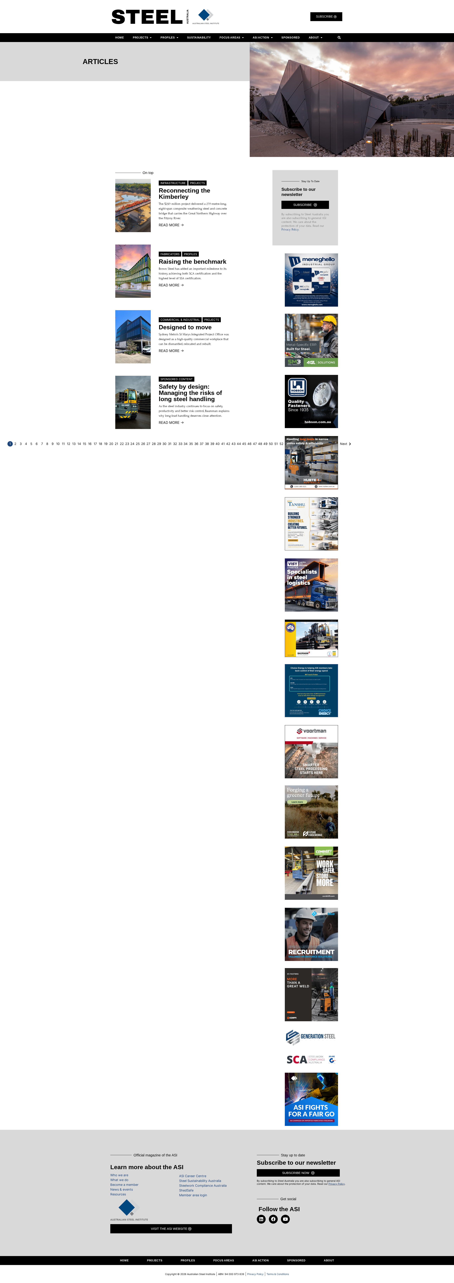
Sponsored (290, 37)
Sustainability (199, 37)
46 (249, 444)
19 (105, 444)
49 (265, 444)
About (314, 37)
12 (68, 444)
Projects (140, 37)
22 (122, 444)
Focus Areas (230, 37)
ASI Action (261, 37)
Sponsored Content (176, 379)
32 (175, 444)
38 (207, 444)
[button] (339, 38)
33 (180, 444)
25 (138, 444)
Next (343, 444)
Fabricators (169, 254)
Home (119, 37)
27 (148, 444)
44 (239, 444)
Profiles (167, 37)
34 (186, 444)
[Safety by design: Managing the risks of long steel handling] (133, 402)
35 (191, 444)
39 (212, 444)
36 (196, 444)
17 (95, 444)
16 (90, 444)
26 (143, 444)
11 (63, 444)
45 (244, 444)
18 (100, 444)
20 (111, 444)
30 (164, 444)
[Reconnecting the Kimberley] (133, 205)
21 (116, 444)
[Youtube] (285, 1219)
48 (260, 444)
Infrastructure (173, 183)
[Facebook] (273, 1219)
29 (159, 444)
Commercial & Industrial (180, 320)
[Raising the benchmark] (133, 271)
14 (79, 444)
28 (154, 444)
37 (201, 444)
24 (132, 444)
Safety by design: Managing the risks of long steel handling (190, 392)
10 (58, 444)
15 (84, 444)
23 (127, 444)
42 (228, 444)
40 (217, 444)
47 (255, 444)
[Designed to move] (133, 336)
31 (169, 444)
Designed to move (185, 327)
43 (233, 444)
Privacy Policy (290, 229)
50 (271, 444)
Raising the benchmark (192, 261)
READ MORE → (171, 225)
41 (223, 444)
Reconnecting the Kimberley (184, 193)
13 (74, 444)
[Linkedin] (261, 1219)
